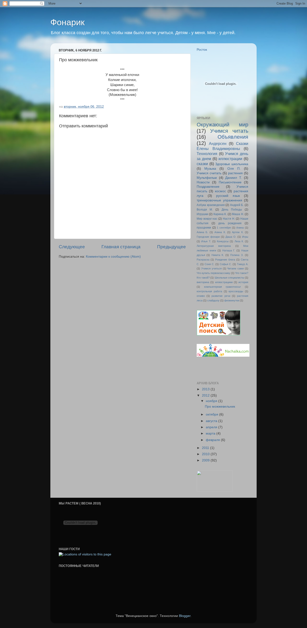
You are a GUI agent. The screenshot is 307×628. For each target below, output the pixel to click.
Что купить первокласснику (213, 273)
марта (211, 433)
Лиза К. (239, 241)
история (243, 282)
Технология (207, 153)
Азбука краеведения (211, 205)
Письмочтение (230, 182)
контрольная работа (209, 291)
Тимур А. (242, 264)
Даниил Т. (233, 178)
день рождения (230, 223)
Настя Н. (229, 218)
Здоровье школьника (231, 164)
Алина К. (219, 232)
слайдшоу (213, 300)
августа (212, 421)
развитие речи (221, 295)
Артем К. (237, 232)
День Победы (232, 209)
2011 (206, 448)
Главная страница (121, 246)
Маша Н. (238, 214)
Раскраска (203, 259)
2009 (206, 460)
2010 (206, 454)
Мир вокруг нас (207, 218)
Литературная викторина (214, 245)
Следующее (72, 246)
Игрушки (202, 214)
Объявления (233, 137)
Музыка (210, 168)
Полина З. (236, 255)
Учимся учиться (211, 268)
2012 (206, 395)
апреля (212, 427)
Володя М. (205, 209)
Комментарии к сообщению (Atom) (113, 256)
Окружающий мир (222, 125)
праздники (204, 227)
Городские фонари (208, 236)
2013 (206, 389)
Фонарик (67, 22)
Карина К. (220, 214)
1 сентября (224, 227)
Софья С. (226, 264)
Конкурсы (223, 241)
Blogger (184, 616)
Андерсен (217, 143)
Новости (203, 182)
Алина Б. (202, 232)
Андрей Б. (237, 205)
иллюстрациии (224, 282)
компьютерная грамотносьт (222, 286)
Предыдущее (171, 246)
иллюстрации (230, 158)
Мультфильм (207, 178)
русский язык (228, 196)
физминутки (231, 300)
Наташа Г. (228, 250)
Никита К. (218, 255)
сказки (202, 164)
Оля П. (234, 168)
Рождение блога (225, 259)
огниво (201, 295)
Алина (240, 227)
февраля (213, 440)
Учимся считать (209, 173)
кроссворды (236, 291)
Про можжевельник (220, 406)
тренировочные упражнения (219, 200)
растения (235, 173)
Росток (202, 49)
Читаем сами (235, 268)
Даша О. (230, 236)
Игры (245, 236)
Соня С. (209, 264)
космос (220, 191)
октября (212, 414)
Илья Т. (206, 241)
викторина (203, 282)
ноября (212, 401)
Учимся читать (229, 131)
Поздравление (208, 186)
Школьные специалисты (229, 277)
